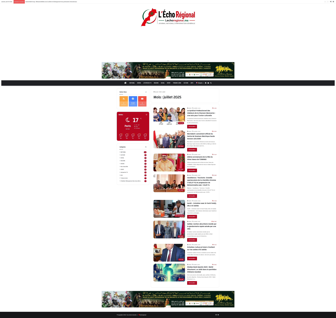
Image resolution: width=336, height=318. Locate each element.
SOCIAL (162, 83)
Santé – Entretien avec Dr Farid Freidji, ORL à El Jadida (201, 204)
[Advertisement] (167, 44)
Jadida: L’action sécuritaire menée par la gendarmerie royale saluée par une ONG (201, 226)
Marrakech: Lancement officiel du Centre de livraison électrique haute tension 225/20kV (201, 136)
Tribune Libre (124, 178)
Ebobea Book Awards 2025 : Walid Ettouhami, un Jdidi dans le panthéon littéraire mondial (201, 269)
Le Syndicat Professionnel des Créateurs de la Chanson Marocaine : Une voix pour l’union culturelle (201, 113)
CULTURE (186, 83)
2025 (160, 92)
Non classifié (124, 166)
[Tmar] (168, 70)
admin (189, 108)
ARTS (192, 83)
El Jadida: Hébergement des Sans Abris (131, 181)
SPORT (168, 83)
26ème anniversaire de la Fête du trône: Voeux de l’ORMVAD (200, 158)
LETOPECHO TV (147, 83)
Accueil (156, 92)
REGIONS (156, 83)
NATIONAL (132, 83)
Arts (122, 175)
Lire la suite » (192, 126)
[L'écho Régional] (168, 17)
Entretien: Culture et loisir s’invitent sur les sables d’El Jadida (201, 248)
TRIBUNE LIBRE (177, 83)
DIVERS (139, 83)
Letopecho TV (124, 172)
